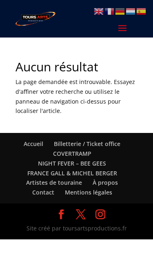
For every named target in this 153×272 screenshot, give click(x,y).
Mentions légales (88, 192)
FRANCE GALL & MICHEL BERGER (72, 173)
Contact (43, 192)
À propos (105, 182)
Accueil (33, 144)
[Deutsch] (120, 11)
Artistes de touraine (54, 182)
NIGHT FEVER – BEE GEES (72, 163)
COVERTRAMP (72, 153)
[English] (99, 11)
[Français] (109, 11)
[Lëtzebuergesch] (131, 11)
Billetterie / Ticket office (87, 144)
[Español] (141, 11)
